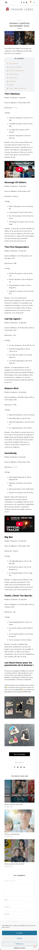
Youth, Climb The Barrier (17, 88)
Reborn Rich (13, 78)
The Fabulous (13, 63)
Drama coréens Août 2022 (13, 804)
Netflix (15, 108)
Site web (6, 914)
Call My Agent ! (14, 74)
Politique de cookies (19, 948)
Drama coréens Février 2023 (14, 864)
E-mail (7, 907)
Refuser (19, 938)
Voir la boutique (19, 754)
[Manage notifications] (34, 946)
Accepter (19, 933)
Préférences (20, 944)
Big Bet (11, 85)
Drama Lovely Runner (12, 834)
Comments (19, 762)
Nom (6, 900)
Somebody (12, 81)
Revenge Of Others (15, 67)
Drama (19, 20)
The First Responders (16, 70)
